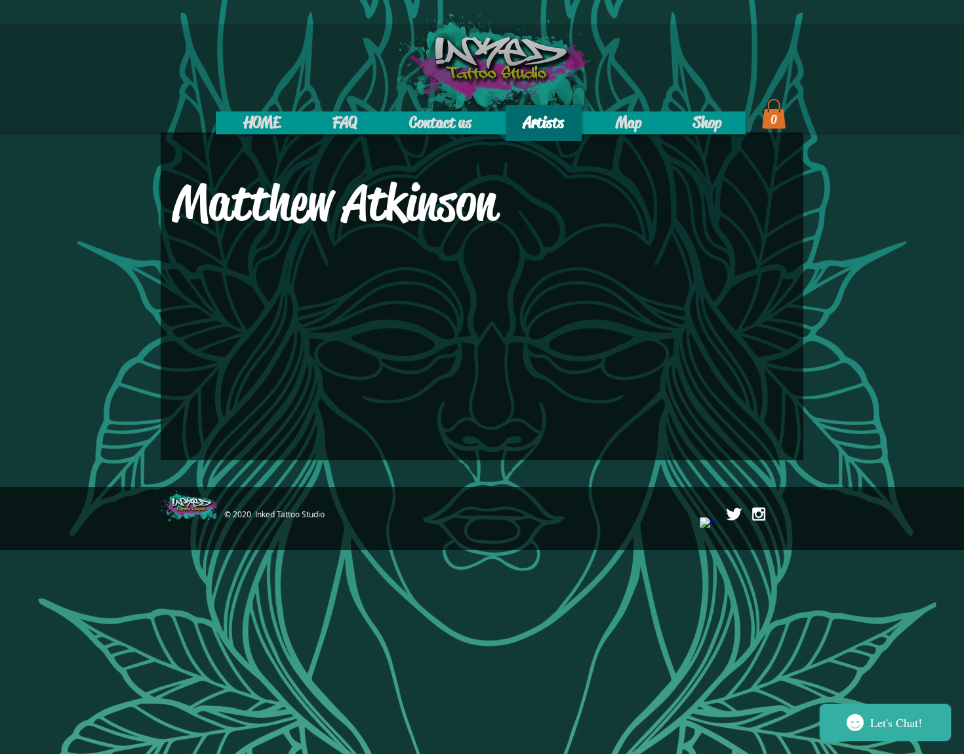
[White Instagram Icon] (759, 514)
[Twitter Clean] (734, 514)
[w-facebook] (709, 526)
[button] (773, 114)
